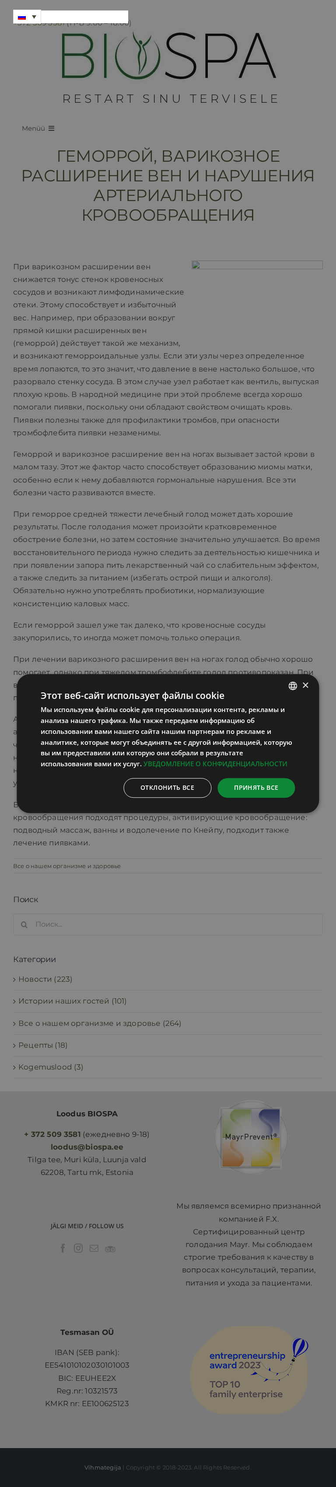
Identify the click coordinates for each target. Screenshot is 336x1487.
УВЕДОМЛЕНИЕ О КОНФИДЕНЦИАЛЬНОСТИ (215, 763)
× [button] (305, 685)
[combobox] (293, 685)
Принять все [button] (256, 787)
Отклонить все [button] (167, 787)
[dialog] (168, 743)
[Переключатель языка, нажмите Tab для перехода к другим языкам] (27, 17)
